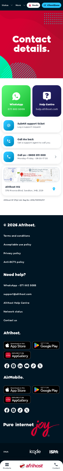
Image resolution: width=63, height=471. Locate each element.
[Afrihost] (31, 465)
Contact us (10, 320)
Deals (35, 5)
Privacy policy (12, 253)
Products (7, 468)
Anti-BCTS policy (14, 262)
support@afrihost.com (17, 294)
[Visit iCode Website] (35, 454)
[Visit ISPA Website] (53, 454)
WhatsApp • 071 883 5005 (20, 285)
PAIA (6, 452)
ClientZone (53, 5)
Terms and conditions (17, 236)
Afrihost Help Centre (16, 303)
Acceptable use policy (17, 244)
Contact (56, 468)
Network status (13, 312)
